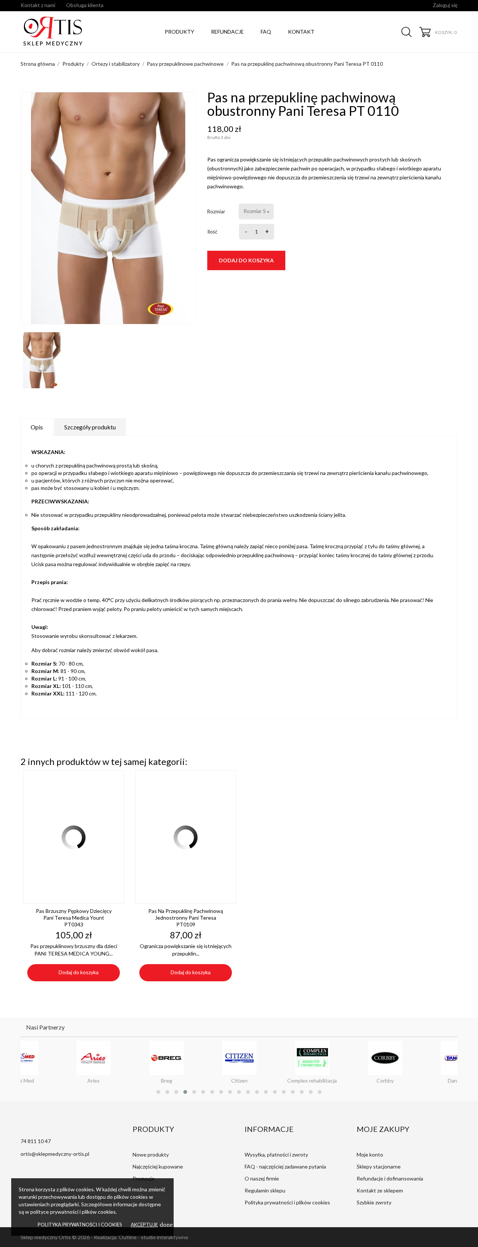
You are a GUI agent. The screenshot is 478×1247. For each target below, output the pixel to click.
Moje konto (370, 1154)
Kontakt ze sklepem (380, 1190)
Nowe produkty (151, 1154)
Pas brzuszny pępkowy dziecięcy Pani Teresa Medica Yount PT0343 (74, 917)
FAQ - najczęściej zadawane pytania (285, 1166)
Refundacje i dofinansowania (390, 1178)
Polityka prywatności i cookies (80, 1225)
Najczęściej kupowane (158, 1166)
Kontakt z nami (38, 5)
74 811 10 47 (36, 1141)
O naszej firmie (262, 1178)
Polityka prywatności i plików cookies (287, 1202)
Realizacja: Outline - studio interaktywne (141, 1237)
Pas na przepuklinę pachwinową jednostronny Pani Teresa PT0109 (185, 917)
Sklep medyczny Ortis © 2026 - (57, 1237)
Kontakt (301, 31)
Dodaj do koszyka (246, 260)
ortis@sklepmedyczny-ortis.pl (55, 1154)
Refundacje (227, 31)
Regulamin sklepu (265, 1190)
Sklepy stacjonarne (379, 1166)
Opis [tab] (37, 426)
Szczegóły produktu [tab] (90, 426)
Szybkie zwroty (374, 1202)
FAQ (266, 31)
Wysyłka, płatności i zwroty (276, 1154)
